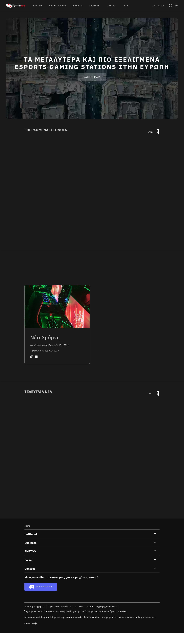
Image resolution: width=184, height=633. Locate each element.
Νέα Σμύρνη (45, 337)
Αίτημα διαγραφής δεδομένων (102, 606)
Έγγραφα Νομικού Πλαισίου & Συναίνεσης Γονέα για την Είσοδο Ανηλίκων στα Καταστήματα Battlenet (75, 611)
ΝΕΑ (126, 5)
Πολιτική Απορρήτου (34, 606)
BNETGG (112, 5)
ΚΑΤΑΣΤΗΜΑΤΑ (57, 5)
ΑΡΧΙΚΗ (37, 5)
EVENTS (77, 5)
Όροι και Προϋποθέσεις (60, 606)
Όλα (150, 131)
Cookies (79, 606)
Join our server (44, 586)
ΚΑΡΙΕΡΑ (94, 5)
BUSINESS (158, 5)
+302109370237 (50, 350)
